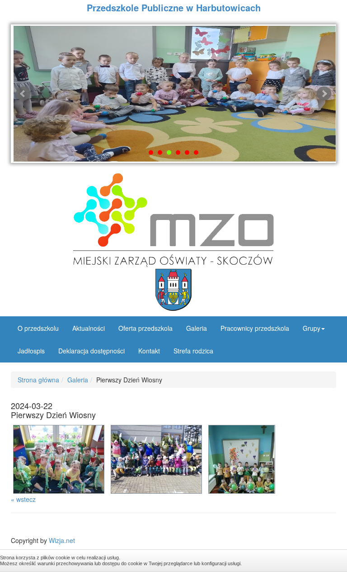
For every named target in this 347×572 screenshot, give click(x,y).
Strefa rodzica (193, 350)
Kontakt (149, 350)
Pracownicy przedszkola (254, 328)
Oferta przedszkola (145, 328)
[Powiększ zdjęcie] (59, 457)
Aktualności (88, 328)
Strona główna (38, 379)
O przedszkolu (38, 328)
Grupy (311, 328)
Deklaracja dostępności (91, 350)
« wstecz (23, 499)
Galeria (196, 328)
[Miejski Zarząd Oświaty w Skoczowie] (173, 220)
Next (324, 93)
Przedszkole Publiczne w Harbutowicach (174, 7)
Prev (23, 93)
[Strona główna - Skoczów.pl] (173, 290)
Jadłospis (31, 350)
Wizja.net (62, 540)
